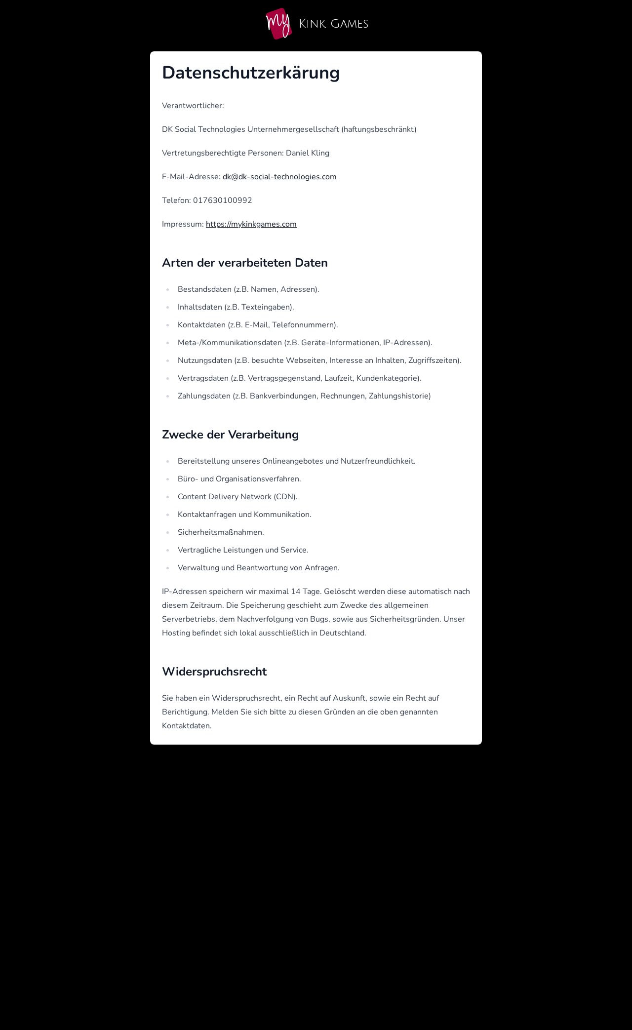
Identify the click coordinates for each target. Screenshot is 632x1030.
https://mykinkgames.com (251, 224)
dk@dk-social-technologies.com (280, 176)
